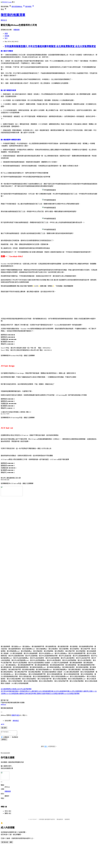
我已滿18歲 (5, 842)
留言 (17, 715)
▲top (2, 724)
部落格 (7, 36)
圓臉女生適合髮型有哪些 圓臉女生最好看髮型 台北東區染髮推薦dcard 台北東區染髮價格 (49, 693)
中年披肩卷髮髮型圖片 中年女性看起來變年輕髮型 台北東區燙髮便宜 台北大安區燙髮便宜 (50, 46)
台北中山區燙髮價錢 (24, 689)
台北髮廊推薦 (5, 689)
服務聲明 (67, 819)
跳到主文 (4, 20)
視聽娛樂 (16, 30)
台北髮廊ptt (14, 689)
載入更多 (4, 727)
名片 (6, 38)
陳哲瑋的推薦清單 (13, 15)
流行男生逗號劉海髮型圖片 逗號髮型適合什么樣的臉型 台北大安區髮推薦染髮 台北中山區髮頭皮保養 (35, 691)
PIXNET (35, 819)
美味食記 (16, 720)
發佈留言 (4, 739)
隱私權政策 (60, 819)
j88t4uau (3, 704)
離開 (11, 842)
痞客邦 (13, 715)
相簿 (6, 33)
